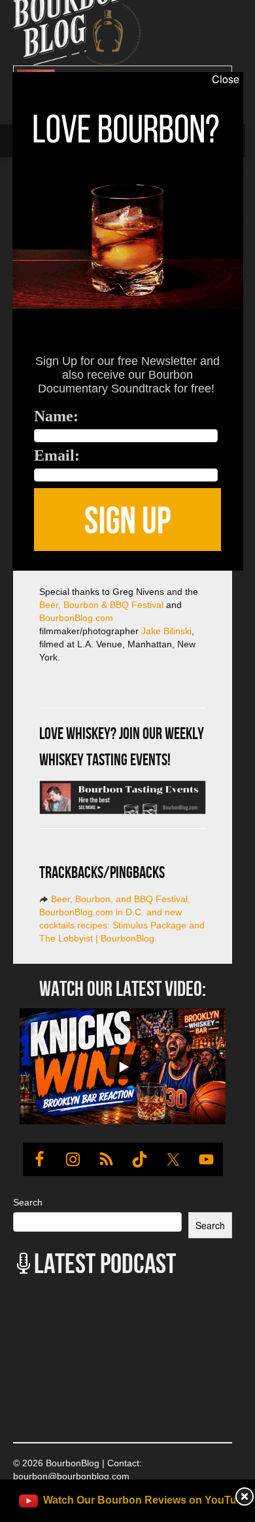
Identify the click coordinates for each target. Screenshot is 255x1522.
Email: (57, 455)
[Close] (12, 578)
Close (225, 79)
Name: (56, 416)
